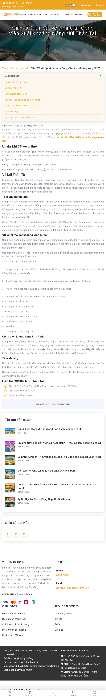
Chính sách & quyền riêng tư (17, 624)
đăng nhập (50, 404)
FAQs (57, 624)
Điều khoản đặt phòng (14, 629)
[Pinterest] (10, 3)
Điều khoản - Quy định (14, 613)
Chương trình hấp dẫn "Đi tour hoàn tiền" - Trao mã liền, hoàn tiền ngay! (59, 442)
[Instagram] (7, 3)
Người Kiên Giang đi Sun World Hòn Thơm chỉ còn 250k (50, 429)
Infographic (79, 14)
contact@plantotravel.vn (72, 587)
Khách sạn (48, 14)
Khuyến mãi (22, 68)
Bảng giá (68, 14)
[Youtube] (3, 3)
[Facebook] (13, 3)
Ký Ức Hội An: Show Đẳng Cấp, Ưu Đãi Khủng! (44, 499)
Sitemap (59, 629)
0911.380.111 (63, 575)
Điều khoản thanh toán (14, 619)
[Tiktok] (16, 3)
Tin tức (58, 619)
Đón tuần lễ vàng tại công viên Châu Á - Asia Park (46, 470)
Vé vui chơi (58, 14)
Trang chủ (7, 68)
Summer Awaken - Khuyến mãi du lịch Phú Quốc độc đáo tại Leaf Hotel (59, 456)
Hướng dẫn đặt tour (12, 635)
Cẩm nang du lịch (64, 613)
